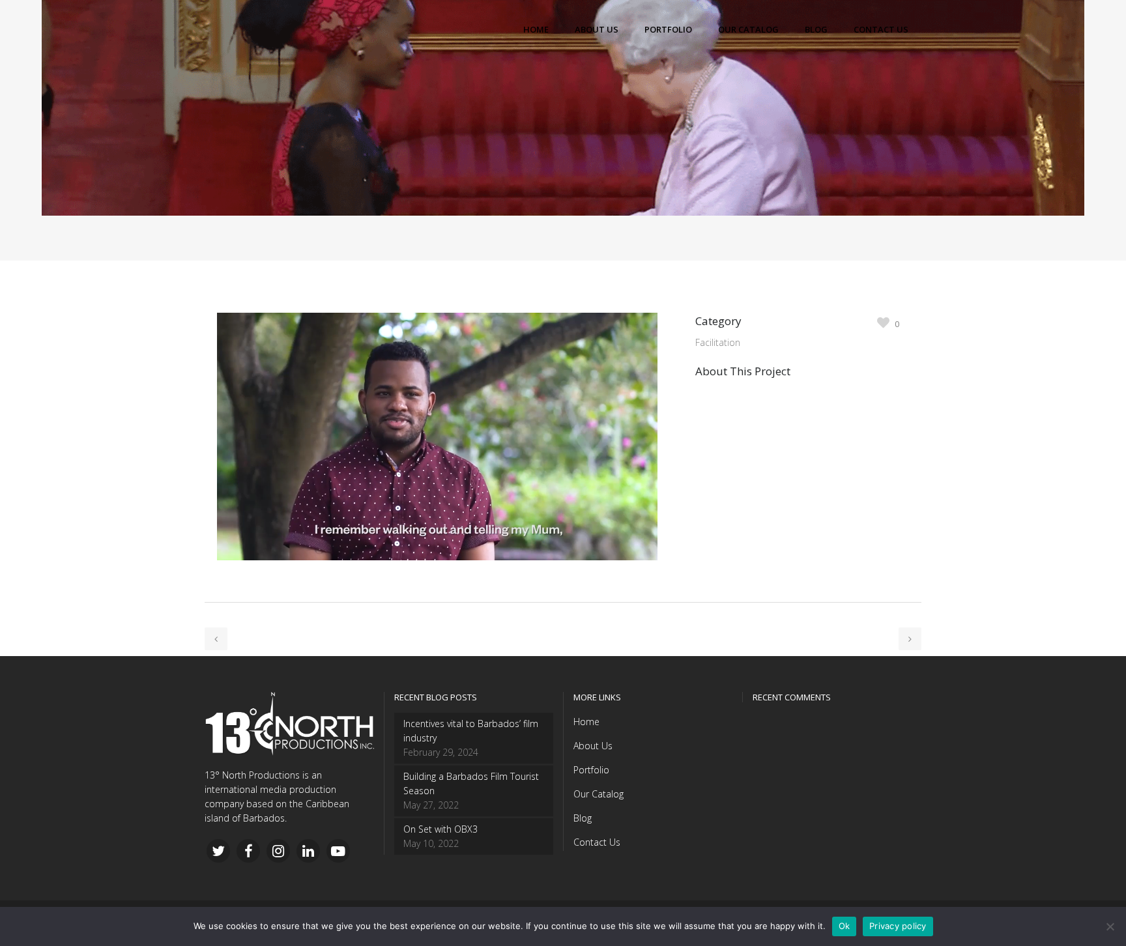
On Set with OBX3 (440, 829)
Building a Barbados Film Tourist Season (471, 783)
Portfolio (591, 770)
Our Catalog (598, 794)
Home (586, 721)
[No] (1109, 926)
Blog (582, 818)
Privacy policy (898, 926)
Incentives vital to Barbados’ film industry (470, 730)
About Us (593, 745)
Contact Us (596, 842)
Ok (844, 926)
